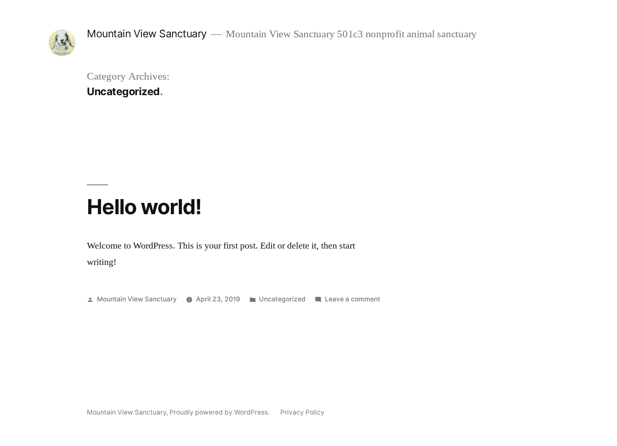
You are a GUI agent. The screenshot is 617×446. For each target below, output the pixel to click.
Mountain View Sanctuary (147, 33)
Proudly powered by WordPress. (220, 412)
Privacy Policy (302, 412)
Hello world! (144, 206)
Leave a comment (352, 299)
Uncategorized (282, 299)
